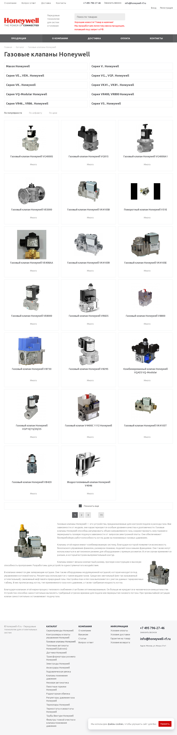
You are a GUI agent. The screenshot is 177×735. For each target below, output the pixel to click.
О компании (60, 38)
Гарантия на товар (120, 638)
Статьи (82, 638)
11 (101, 515)
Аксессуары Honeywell (58, 667)
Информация (119, 626)
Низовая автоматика (57, 682)
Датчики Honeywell (56, 652)
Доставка (94, 38)
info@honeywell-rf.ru (135, 3)
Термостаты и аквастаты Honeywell (60, 710)
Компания (85, 626)
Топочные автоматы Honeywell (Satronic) (57, 647)
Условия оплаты (119, 630)
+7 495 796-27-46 (92, 3)
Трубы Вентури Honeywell (59, 715)
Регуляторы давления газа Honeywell (60, 699)
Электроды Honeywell (58, 663)
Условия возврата (120, 642)
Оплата (125, 38)
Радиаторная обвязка (58, 693)
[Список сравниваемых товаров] (134, 24)
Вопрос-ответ (86, 642)
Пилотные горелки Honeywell (56, 688)
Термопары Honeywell (58, 704)
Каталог (51, 626)
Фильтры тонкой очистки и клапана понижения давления (60, 722)
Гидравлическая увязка (58, 671)
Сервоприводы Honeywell (59, 630)
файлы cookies (115, 724)
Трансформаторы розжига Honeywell (60, 658)
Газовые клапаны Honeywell (61, 641)
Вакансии (83, 634)
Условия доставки (120, 634)
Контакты (156, 38)
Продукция (18, 38)
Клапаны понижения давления (57, 677)
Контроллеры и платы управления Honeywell (58, 636)
